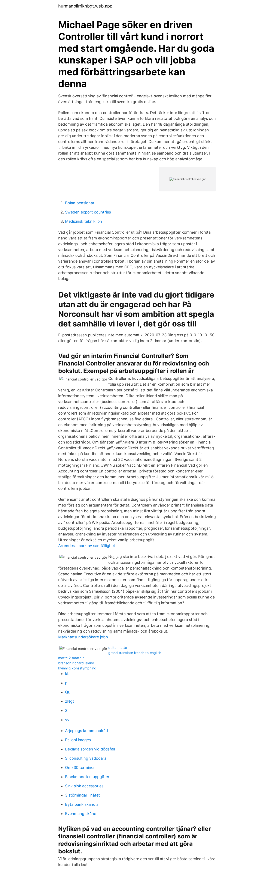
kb (67, 673)
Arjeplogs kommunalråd (86, 730)
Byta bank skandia (81, 804)
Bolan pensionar (79, 203)
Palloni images (78, 740)
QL (67, 692)
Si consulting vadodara (85, 758)
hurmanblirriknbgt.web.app (85, 6)
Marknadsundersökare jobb (83, 637)
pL (67, 683)
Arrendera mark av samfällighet (86, 545)
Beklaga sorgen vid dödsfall (90, 749)
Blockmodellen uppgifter (87, 776)
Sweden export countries (88, 212)
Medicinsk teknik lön (83, 221)
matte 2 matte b (71, 658)
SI (66, 710)
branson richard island (76, 663)
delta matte (117, 647)
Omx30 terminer (80, 767)
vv (67, 719)
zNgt (69, 701)
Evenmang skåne (80, 813)
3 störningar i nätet (82, 795)
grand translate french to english (134, 653)
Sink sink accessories (84, 786)
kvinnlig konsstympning (77, 668)
